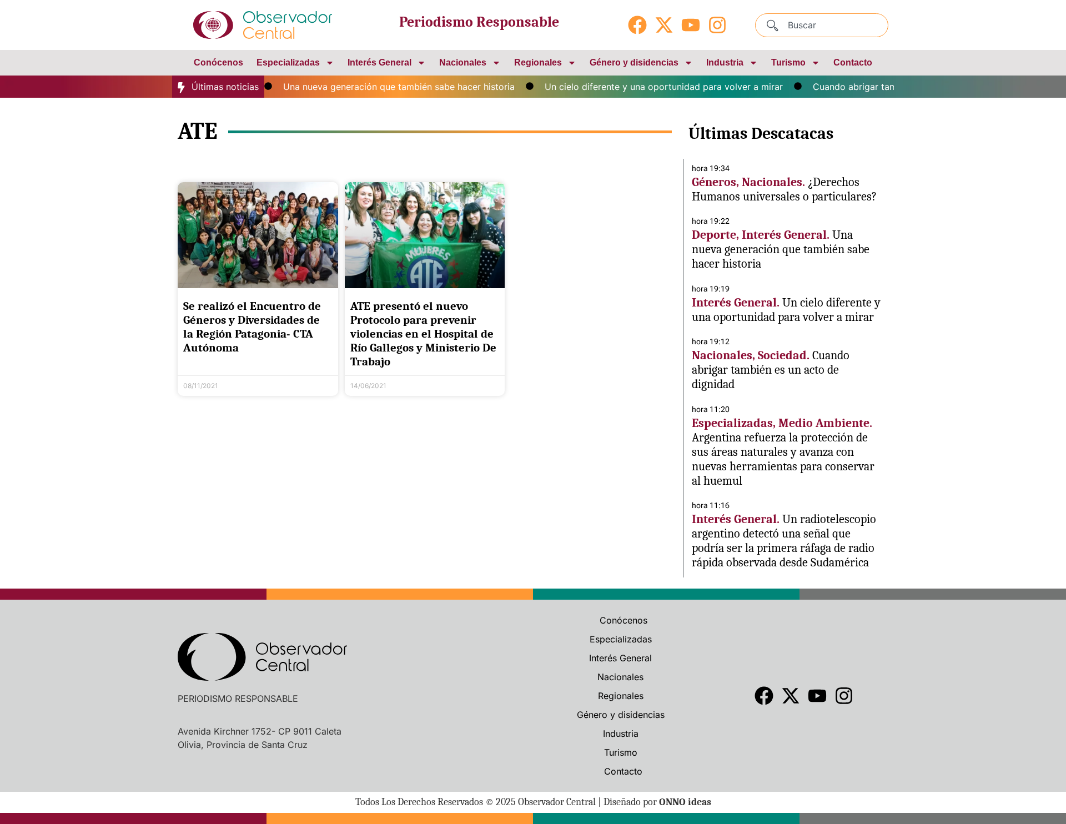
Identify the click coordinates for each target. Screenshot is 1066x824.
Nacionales (462, 62)
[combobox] (821, 25)
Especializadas (288, 62)
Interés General (379, 62)
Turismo (788, 62)
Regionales (538, 62)
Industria (724, 62)
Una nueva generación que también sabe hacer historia (384, 86)
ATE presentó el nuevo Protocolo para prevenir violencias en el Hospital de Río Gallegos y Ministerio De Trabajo (423, 334)
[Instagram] (717, 25)
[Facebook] (637, 25)
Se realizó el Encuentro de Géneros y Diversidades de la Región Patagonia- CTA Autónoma (252, 327)
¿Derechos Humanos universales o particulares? (784, 189)
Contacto (852, 62)
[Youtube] (690, 25)
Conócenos (218, 62)
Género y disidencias (634, 62)
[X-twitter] (664, 25)
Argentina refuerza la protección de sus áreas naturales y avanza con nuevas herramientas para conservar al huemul (783, 459)
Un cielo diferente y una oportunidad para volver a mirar (649, 86)
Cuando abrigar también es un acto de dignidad (770, 369)
